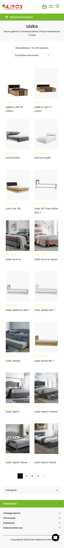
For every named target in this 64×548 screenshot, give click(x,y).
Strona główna (11, 31)
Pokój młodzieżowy (50, 31)
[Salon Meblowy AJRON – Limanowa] (12, 6)
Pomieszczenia (29, 31)
